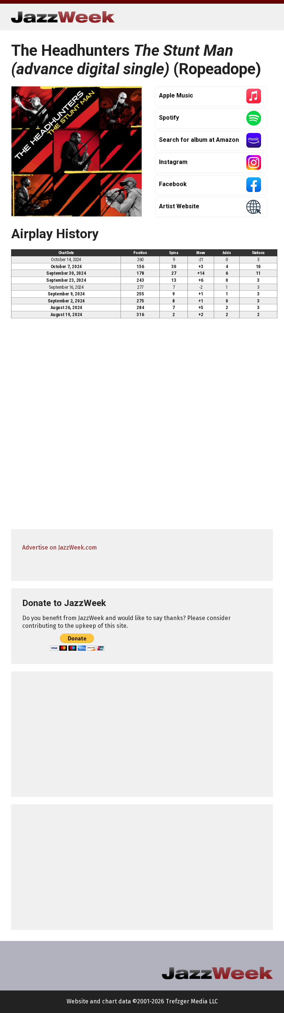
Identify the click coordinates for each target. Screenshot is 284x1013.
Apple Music (176, 95)
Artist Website (179, 206)
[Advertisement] (142, 734)
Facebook (173, 184)
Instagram (173, 161)
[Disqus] (142, 427)
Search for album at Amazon (199, 139)
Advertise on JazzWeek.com (59, 547)
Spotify (169, 117)
